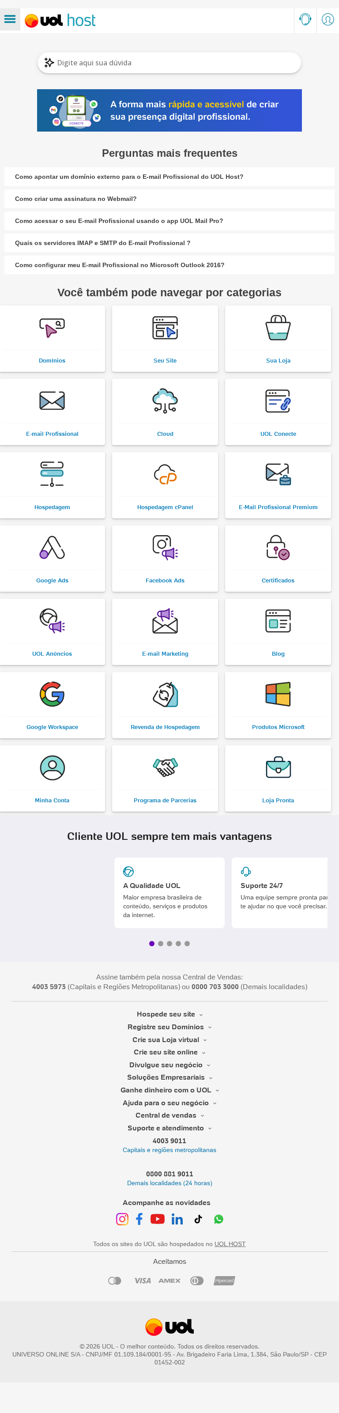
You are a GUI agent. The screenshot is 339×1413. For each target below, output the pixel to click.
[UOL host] (60, 21)
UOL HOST (230, 1243)
